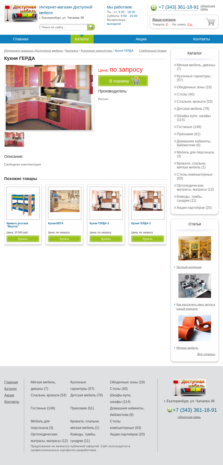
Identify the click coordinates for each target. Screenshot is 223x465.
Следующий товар (153, 50)
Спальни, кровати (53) (195, 101)
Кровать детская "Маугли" (17, 225)
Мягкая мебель (187, 348)
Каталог (82, 39)
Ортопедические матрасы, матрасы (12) (195, 187)
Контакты (201, 39)
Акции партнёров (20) (194, 207)
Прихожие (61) (188, 134)
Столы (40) (185, 94)
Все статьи (206, 354)
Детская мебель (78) (193, 108)
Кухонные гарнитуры (96, 50)
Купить (23, 239)
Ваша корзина (164, 19)
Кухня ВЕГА (55, 223)
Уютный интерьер (189, 267)
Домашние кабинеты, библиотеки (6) (194, 143)
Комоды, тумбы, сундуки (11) (190, 198)
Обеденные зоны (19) (194, 87)
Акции (141, 39)
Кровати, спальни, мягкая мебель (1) (191, 165)
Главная (20, 39)
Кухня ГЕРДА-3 (99, 223)
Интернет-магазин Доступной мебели (33, 50)
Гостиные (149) (189, 127)
